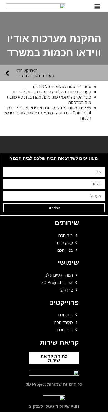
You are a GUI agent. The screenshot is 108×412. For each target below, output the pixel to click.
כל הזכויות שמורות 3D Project (54, 384)
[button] (97, 6)
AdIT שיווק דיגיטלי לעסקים (54, 406)
